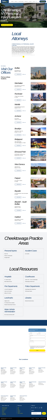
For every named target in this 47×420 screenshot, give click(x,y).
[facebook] (31, 407)
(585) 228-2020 (4, 386)
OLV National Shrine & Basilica (9, 302)
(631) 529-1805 (19, 110)
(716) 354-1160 (19, 170)
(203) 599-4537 (19, 145)
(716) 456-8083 (19, 210)
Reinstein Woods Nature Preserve (10, 304)
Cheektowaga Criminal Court (29, 281)
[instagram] (33, 407)
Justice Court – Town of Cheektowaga (31, 279)
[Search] (36, 1)
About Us (16, 1)
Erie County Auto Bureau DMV (9, 314)
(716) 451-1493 (19, 74)
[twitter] (37, 407)
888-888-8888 (43, 1)
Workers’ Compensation (8, 255)
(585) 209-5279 (4, 385)
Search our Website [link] (20, 413)
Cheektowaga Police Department (30, 289)
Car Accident (27, 253)
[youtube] (35, 407)
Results (12, 1)
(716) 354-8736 (19, 122)
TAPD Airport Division (28, 291)
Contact (34, 1)
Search (44, 413)
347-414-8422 (4, 399)
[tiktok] (39, 407)
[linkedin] (41, 407)
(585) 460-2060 (19, 184)
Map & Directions (12, 373)
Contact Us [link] (32, 418)
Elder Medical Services (8, 281)
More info (24, 74)
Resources (26, 1)
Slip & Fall (6, 253)
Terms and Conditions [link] (43, 418)
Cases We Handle (21, 1)
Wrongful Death (7, 257)
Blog (18, 408)
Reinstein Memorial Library (29, 300)
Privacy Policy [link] (37, 418)
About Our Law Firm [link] (4, 407)
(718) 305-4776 (19, 89)
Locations (30, 1)
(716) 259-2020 (13, 386)
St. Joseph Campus (7, 279)
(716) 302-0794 (19, 223)
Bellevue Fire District (7, 293)
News (18, 407)
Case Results (4, 413)
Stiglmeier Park (6, 300)
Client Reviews (4, 414)
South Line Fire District (8, 291)
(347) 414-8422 (19, 197)
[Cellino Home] (5, 1)
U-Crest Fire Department (8, 289)
